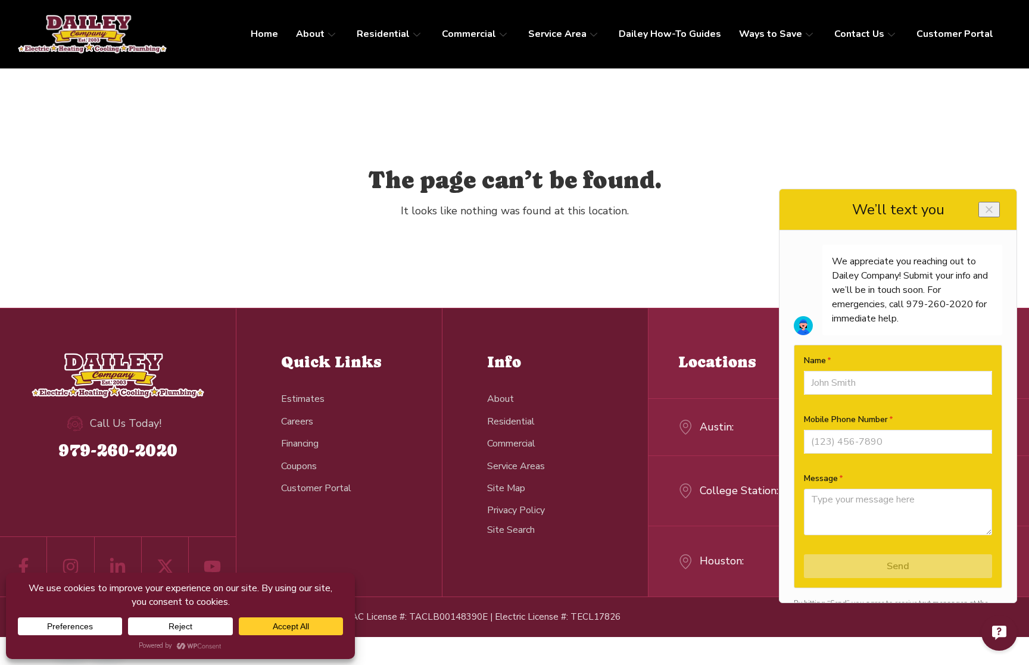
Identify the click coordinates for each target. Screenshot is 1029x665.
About (310, 33)
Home (264, 33)
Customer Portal (954, 33)
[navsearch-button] (511, 529)
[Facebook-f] (23, 567)
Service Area (557, 33)
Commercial (469, 33)
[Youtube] (212, 567)
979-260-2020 (117, 449)
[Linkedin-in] (118, 567)
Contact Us (859, 33)
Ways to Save (770, 33)
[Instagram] (70, 567)
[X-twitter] (165, 567)
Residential (383, 33)
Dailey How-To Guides (670, 33)
